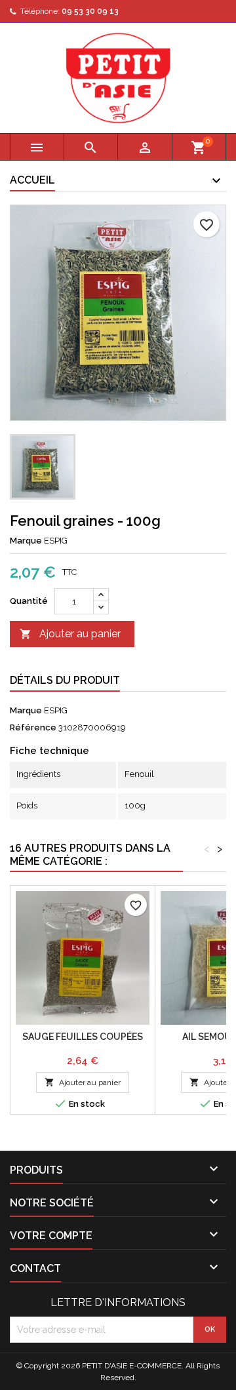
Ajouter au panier (70, 633)
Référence (33, 727)
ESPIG (56, 710)
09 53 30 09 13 (90, 11)
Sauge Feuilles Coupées (82, 1036)
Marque (26, 541)
